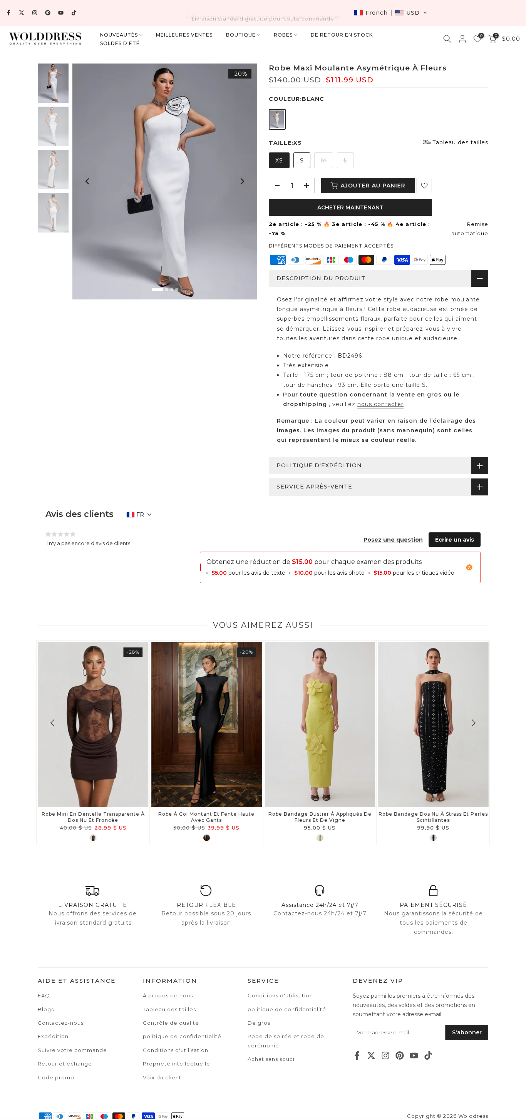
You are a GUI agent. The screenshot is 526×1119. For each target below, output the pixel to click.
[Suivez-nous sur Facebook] (8, 12)
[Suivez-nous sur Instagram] (34, 12)
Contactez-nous (61, 1023)
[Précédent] (87, 181)
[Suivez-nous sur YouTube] (61, 12)
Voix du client (162, 1077)
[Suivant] (241, 181)
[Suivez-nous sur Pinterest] (47, 12)
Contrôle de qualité (171, 1023)
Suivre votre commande (72, 1050)
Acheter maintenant (350, 207)
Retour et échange (65, 1063)
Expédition (53, 1036)
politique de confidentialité (287, 1009)
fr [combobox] (140, 514)
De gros (259, 1023)
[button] (391, 13)
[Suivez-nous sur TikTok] (74, 12)
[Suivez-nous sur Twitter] (21, 12)
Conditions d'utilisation (280, 995)
